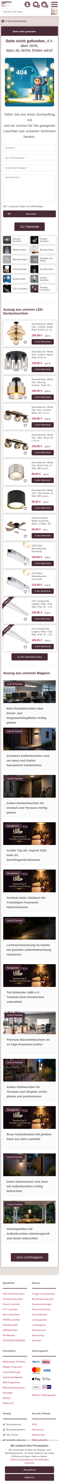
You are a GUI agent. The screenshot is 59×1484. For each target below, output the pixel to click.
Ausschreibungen (12, 1372)
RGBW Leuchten (11, 1319)
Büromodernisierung (42, 1299)
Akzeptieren (29, 1469)
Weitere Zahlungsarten (44, 1395)
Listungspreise (39, 1319)
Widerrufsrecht (39, 1440)
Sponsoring (38, 1335)
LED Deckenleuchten (14, 1293)
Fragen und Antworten (43, 1293)
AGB (34, 1424)
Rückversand (39, 1330)
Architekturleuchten (13, 1299)
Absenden (31, 214)
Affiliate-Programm (12, 1367)
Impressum (38, 1429)
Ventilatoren (9, 1335)
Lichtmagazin (39, 1325)
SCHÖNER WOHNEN (14, 1340)
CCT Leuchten (10, 1309)
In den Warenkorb (43, 342)
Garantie (36, 1340)
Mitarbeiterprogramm (14, 1387)
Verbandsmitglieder (13, 1377)
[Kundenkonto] (27, 4)
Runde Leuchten (11, 1304)
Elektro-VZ (8, 1403)
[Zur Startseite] (2, 21)
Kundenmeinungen (42, 1304)
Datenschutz (38, 1434)
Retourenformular (41, 1309)
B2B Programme (11, 1382)
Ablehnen (29, 1477)
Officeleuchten (10, 1330)
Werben (7, 1398)
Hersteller (8, 1392)
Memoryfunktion (11, 1314)
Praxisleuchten (10, 1325)
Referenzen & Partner (14, 1361)
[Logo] (6, 4)
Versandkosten (39, 1314)
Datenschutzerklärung (21, 1459)
